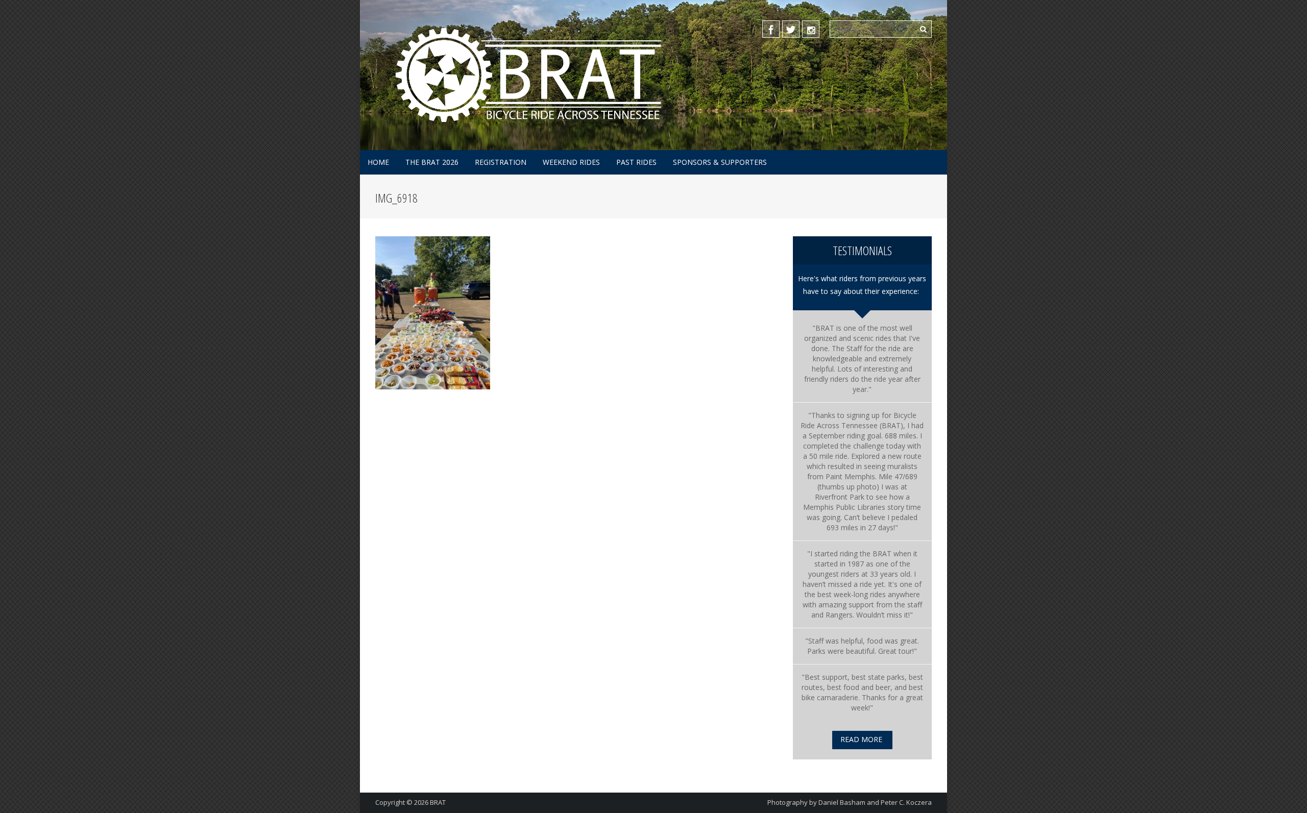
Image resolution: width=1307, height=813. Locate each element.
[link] (858, 420)
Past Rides (636, 162)
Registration (500, 162)
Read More (861, 739)
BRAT (438, 802)
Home (378, 162)
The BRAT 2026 (431, 162)
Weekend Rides (571, 162)
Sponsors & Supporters (720, 162)
